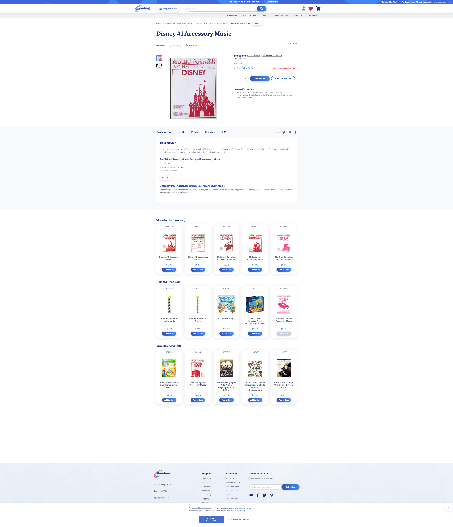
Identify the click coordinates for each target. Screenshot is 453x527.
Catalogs (298, 15)
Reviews (210, 132)
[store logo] (142, 8)
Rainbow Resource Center (162, 474)
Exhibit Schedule (233, 482)
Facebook (295, 132)
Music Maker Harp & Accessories (189, 23)
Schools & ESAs (249, 15)
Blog (264, 15)
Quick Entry (206, 494)
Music (164, 23)
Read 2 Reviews (253, 55)
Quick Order (313, 15)
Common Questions (280, 15)
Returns (205, 502)
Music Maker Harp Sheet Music (215, 23)
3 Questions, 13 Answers (272, 55)
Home (158, 23)
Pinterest (290, 132)
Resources (206, 490)
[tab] (257, 23)
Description (163, 132)
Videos (195, 132)
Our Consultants (232, 486)
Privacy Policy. (240, 510)
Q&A (224, 132)
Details (180, 132)
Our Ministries (232, 498)
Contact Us (232, 15)
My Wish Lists (310, 8)
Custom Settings (239, 519)
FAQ (203, 482)
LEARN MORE (272, 2)
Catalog (229, 494)
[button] (304, 8)
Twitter (283, 132)
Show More (166, 178)
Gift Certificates (232, 490)
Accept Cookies (211, 519)
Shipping (205, 498)
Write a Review (240, 59)
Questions (206, 486)
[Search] (261, 8)
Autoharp (171, 23)
